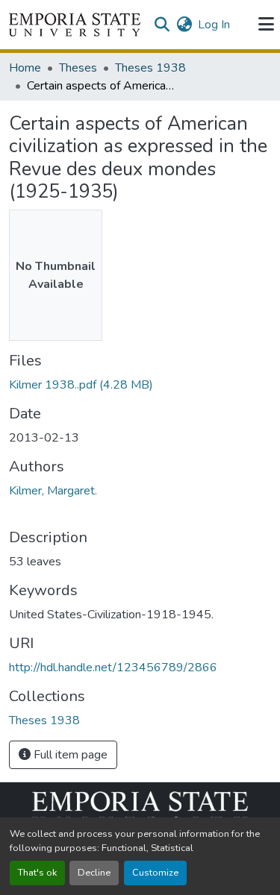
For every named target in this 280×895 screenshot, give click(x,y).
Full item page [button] (69, 755)
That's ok (37, 872)
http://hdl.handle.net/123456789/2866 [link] (113, 667)
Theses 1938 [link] (150, 68)
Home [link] (25, 68)
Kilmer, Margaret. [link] (53, 491)
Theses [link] (78, 68)
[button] (74, 24)
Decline (94, 872)
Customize (155, 872)
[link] (140, 385)
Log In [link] (214, 24)
